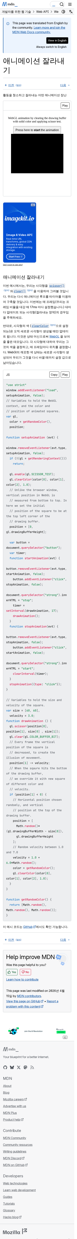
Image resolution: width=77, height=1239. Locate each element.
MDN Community (14, 1138)
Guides (7, 1197)
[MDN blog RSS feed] (32, 1067)
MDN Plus (10, 1113)
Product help (11, 1119)
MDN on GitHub (13, 1165)
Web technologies (15, 1183)
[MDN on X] (18, 1067)
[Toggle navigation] (70, 4)
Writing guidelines (14, 1151)
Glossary (9, 1210)
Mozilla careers (13, 1099)
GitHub (28, 927)
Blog (6, 1092)
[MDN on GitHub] (5, 1067)
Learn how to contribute (22, 979)
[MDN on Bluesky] (12, 1067)
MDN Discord (12, 1158)
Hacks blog (10, 1217)
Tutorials (9, 1203)
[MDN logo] (11, 1049)
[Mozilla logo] (15, 1231)
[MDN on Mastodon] (25, 1067)
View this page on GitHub (23, 1001)
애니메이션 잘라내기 (23, 277)
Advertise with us (14, 1106)
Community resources (18, 1145)
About (7, 1086)
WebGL (54, 336)
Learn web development (19, 1190)
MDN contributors (29, 996)
